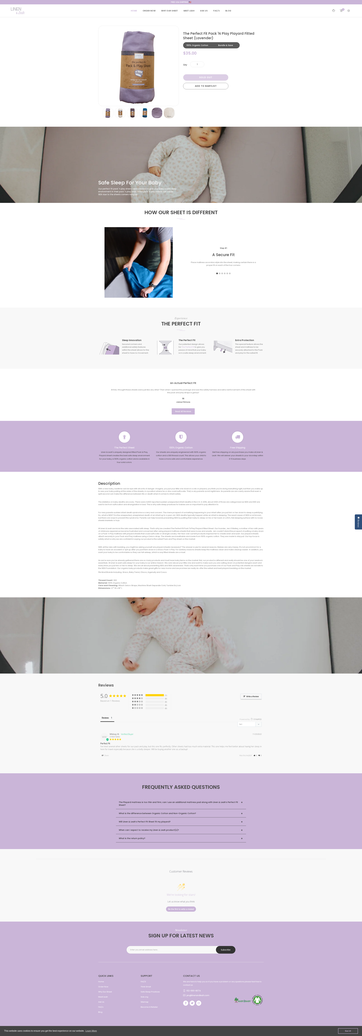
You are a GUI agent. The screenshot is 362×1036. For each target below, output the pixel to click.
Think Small (146, 986)
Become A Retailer (149, 1007)
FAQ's (100, 1007)
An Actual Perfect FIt (183, 383)
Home (101, 981)
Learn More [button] (91, 1031)
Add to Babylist (206, 86)
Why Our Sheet (105, 991)
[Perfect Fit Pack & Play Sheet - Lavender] (108, 112)
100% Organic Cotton (197, 45)
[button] (255, 755)
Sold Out (205, 77)
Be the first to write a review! (181, 909)
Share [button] (106, 755)
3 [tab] (222, 273)
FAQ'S (143, 981)
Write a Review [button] (252, 696)
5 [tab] (227, 273)
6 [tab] (230, 273)
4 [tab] (225, 273)
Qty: (185, 64)
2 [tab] (219, 273)
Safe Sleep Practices (150, 991)
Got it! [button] (348, 1031)
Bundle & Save (225, 45)
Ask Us (101, 1002)
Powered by (251, 719)
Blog (100, 1012)
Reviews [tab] (105, 717)
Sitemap (144, 1002)
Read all (183, 411)
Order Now (103, 986)
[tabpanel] (223, 257)
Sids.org (144, 997)
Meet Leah (103, 997)
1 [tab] (217, 273)
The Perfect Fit (188, 347)
